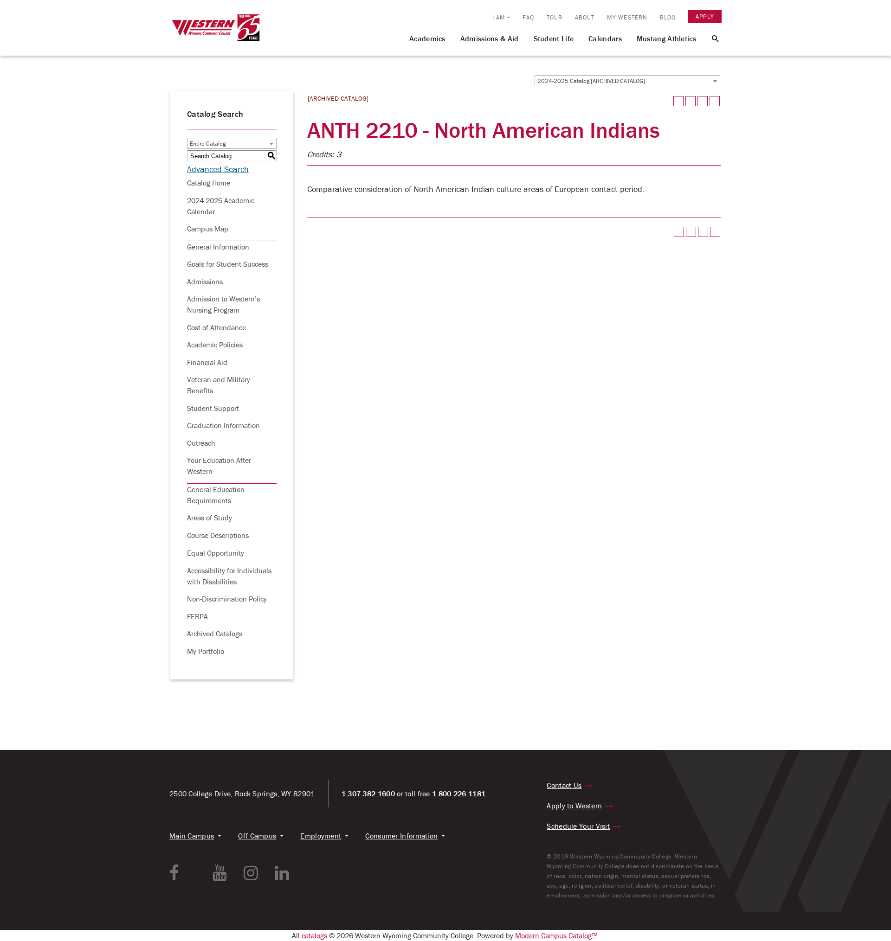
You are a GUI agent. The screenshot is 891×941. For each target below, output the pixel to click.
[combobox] (627, 80)
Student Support (213, 408)
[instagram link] (251, 873)
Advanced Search (218, 169)
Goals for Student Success (227, 264)
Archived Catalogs (214, 633)
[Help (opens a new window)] (715, 101)
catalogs (314, 935)
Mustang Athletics (666, 38)
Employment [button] (320, 835)
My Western (627, 17)
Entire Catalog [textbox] (208, 143)
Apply (705, 16)
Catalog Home (208, 182)
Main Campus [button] (191, 835)
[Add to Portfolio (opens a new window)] (678, 101)
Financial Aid (207, 362)
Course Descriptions (218, 535)
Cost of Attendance (216, 327)
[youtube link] (220, 873)
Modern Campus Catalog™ (556, 935)
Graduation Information (223, 425)
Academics (427, 38)
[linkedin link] (282, 873)
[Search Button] (710, 38)
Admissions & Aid (489, 38)
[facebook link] (174, 873)
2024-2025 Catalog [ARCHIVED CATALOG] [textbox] (591, 81)
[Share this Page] (690, 101)
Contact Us (564, 785)
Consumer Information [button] (401, 835)
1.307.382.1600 (368, 793)
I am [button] (498, 17)
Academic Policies (215, 344)
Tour (554, 17)
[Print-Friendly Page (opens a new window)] (702, 101)
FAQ (528, 17)
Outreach (201, 443)
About (585, 17)
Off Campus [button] (257, 835)
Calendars (605, 38)
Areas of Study (209, 517)
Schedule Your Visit (578, 826)
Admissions (205, 281)
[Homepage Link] (215, 32)
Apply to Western (574, 805)
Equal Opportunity (215, 552)
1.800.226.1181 (458, 793)
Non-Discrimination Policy (227, 598)
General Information (218, 246)
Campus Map (207, 228)
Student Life (554, 38)
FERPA (197, 616)
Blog (668, 17)
